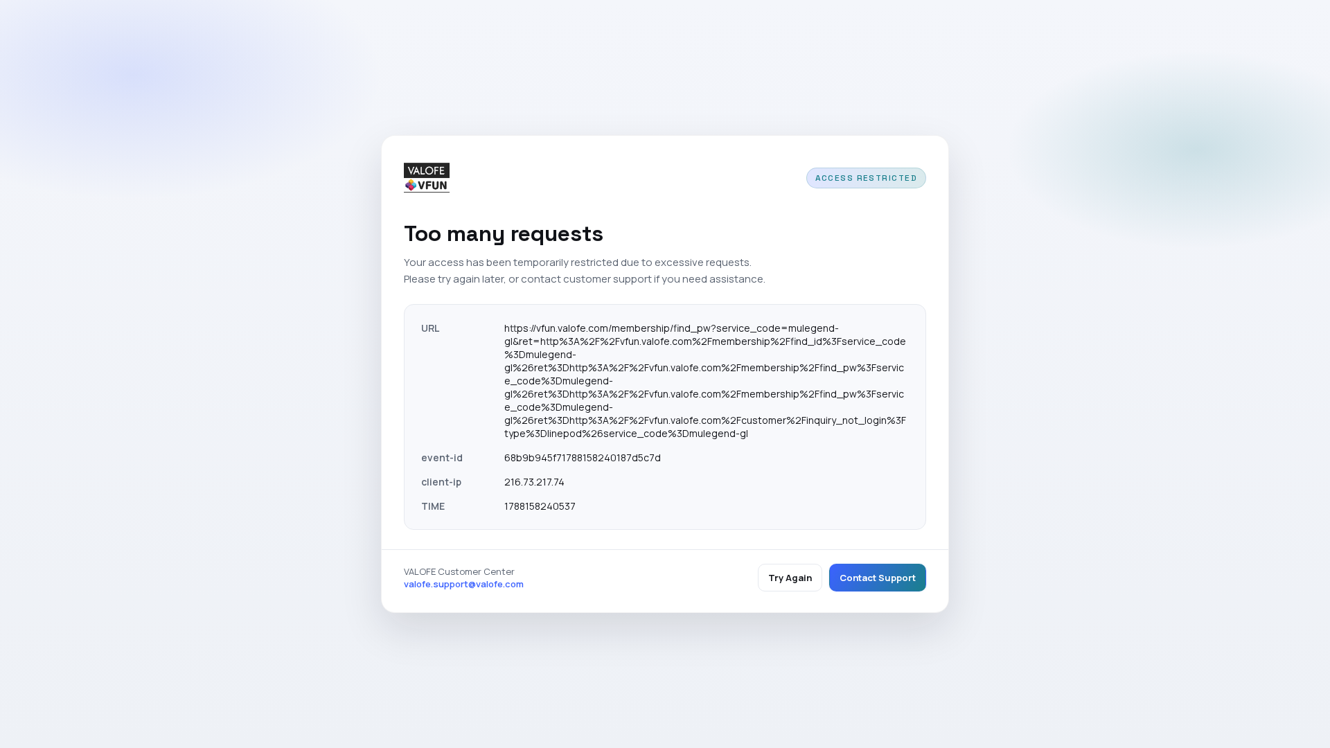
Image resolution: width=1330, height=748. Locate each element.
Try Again (790, 577)
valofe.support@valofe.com (464, 584)
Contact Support (878, 577)
